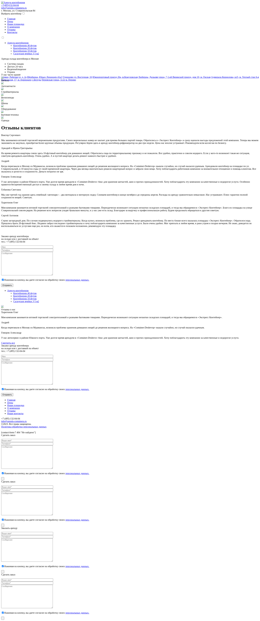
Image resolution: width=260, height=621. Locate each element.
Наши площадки (15, 24)
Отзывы (11, 29)
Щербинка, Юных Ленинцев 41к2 (44, 77)
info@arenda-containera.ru (14, 8)
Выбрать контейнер (11, 13)
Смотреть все (8, 343)
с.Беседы (36, 80)
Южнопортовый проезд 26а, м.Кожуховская (115, 77)
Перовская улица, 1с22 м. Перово (59, 80)
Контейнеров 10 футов (25, 51)
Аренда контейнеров (18, 43)
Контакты (12, 32)
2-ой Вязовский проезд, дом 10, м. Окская (188, 77)
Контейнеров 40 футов (25, 45)
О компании (13, 27)
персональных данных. (77, 280)
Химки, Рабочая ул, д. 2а (13, 77)
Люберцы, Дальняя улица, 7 (152, 77)
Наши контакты (15, 413)
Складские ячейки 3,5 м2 (26, 53)
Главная (11, 18)
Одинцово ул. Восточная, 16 (77, 77)
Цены (10, 21)
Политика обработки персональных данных (23, 426)
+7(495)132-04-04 (10, 5)
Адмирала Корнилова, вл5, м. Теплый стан (233, 77)
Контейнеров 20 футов (25, 48)
